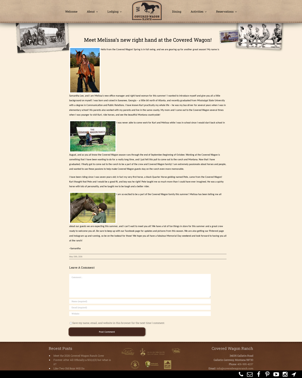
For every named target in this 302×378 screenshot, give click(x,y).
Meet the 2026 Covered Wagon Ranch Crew (78, 355)
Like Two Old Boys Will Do (68, 368)
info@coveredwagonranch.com (235, 368)
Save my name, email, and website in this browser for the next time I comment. (118, 322)
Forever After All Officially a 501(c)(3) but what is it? (82, 362)
